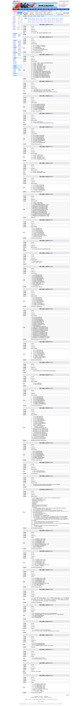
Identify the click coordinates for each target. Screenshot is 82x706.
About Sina (30, 699)
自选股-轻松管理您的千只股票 (63, 4)
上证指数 (14, 11)
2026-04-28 (33, 18)
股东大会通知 (30, 16)
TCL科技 (14, 19)
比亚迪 (14, 23)
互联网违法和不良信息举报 (39, 697)
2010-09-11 (45, 22)
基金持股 (14, 44)
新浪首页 (64, 1)
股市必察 (14, 34)
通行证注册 (52, 699)
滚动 (26, 9)
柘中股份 (25, 13)
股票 (20, 9)
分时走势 (14, 48)
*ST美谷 (14, 25)
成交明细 (19, 49)
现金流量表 (15, 63)
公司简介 (14, 41)
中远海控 (14, 21)
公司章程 (14, 45)
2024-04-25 (53, 18)
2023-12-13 (57, 18)
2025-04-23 (45, 18)
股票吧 (53, 9)
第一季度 (19, 70)
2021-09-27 (41, 19)
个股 (34, 9)
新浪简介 (26, 699)
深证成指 (28, 11)
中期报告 (14, 70)
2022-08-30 (33, 19)
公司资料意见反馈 (60, 14)
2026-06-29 (29, 18)
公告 (29, 9)
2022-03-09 (37, 19)
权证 (40, 9)
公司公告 (14, 69)
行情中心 (62, 9)
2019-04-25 (57, 19)
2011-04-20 (37, 22)
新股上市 (14, 36)
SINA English (48, 699)
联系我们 (36, 699)
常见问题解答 (32, 697)
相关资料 (19, 45)
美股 (59, 9)
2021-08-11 (45, 19)
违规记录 (34, 16)
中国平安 (14, 26)
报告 (42, 9)
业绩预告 (14, 59)
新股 (37, 9)
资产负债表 (15, 61)
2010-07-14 (53, 22)
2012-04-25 (33, 22)
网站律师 (43, 699)
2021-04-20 (49, 19)
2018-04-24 (61, 19)
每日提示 (19, 34)
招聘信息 (40, 699)
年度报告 (19, 69)
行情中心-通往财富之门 (62, 6)
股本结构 (19, 41)
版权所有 (42, 701)
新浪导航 (67, 1)
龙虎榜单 (19, 36)
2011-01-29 (41, 22)
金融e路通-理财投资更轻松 (62, 5)
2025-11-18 (37, 18)
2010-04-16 (61, 22)
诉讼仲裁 (38, 16)
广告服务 (33, 699)
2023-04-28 (29, 19)
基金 (23, 9)
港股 (56, 9)
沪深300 (41, 11)
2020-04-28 (53, 19)
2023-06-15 (61, 18)
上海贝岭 (14, 29)
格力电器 (14, 22)
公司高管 (19, 44)
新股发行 (19, 53)
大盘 (31, 9)
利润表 (14, 60)
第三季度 (14, 71)
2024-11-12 (49, 18)
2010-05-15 (57, 22)
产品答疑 (55, 699)
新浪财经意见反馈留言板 (48, 697)
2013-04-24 (29, 22)
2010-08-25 (49, 22)
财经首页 (60, 1)
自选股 (66, 9)
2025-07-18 (41, 18)
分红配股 (14, 53)
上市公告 (14, 56)
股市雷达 (14, 37)
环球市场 (46, 9)
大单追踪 (14, 49)
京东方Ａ (14, 18)
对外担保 (42, 16)
